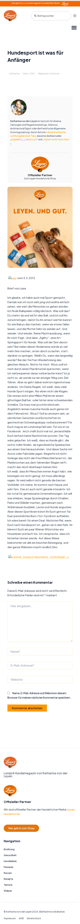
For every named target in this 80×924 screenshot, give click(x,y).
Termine (8, 884)
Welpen (8, 890)
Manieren (8, 867)
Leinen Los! (31, 139)
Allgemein (43, 73)
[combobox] (51, 15)
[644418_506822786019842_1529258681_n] (38, 557)
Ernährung (9, 849)
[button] (74, 27)
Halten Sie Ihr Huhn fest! (56, 139)
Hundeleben (10, 861)
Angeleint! (16, 139)
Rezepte (8, 879)
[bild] (12, 278)
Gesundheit (10, 855)
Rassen (8, 873)
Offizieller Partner (40, 175)
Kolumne (54, 73)
